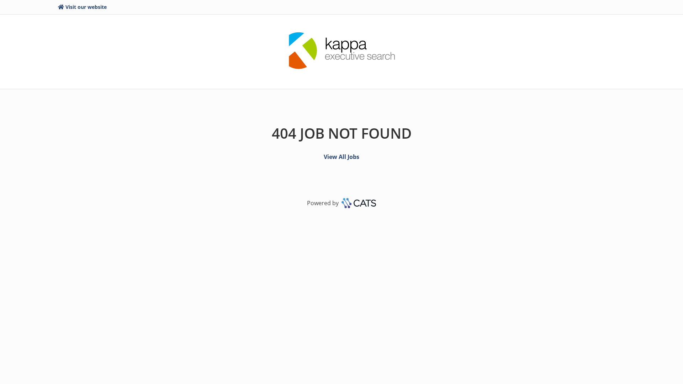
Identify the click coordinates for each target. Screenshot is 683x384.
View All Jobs (341, 157)
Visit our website (86, 7)
